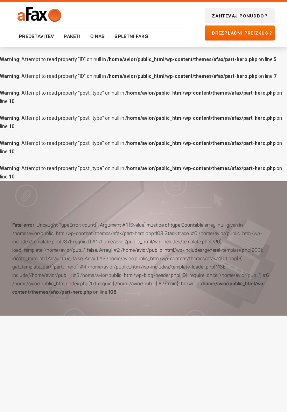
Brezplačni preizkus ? (242, 33)
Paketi (72, 36)
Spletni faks (131, 36)
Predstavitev (36, 36)
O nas (97, 36)
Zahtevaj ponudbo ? (240, 16)
